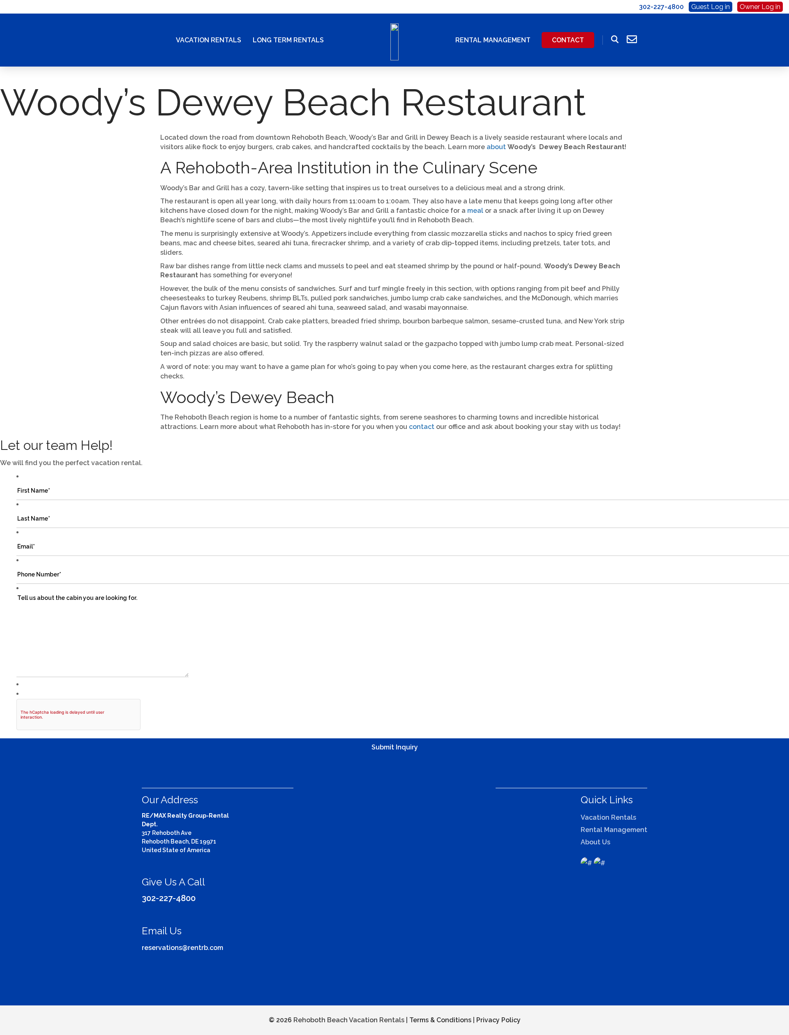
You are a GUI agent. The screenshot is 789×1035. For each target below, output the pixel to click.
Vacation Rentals (208, 40)
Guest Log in (710, 7)
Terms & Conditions (440, 1020)
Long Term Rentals (288, 40)
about (496, 147)
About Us (595, 842)
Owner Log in (760, 7)
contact (421, 427)
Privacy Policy (498, 1020)
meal (476, 210)
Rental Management (493, 40)
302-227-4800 (169, 898)
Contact (568, 40)
